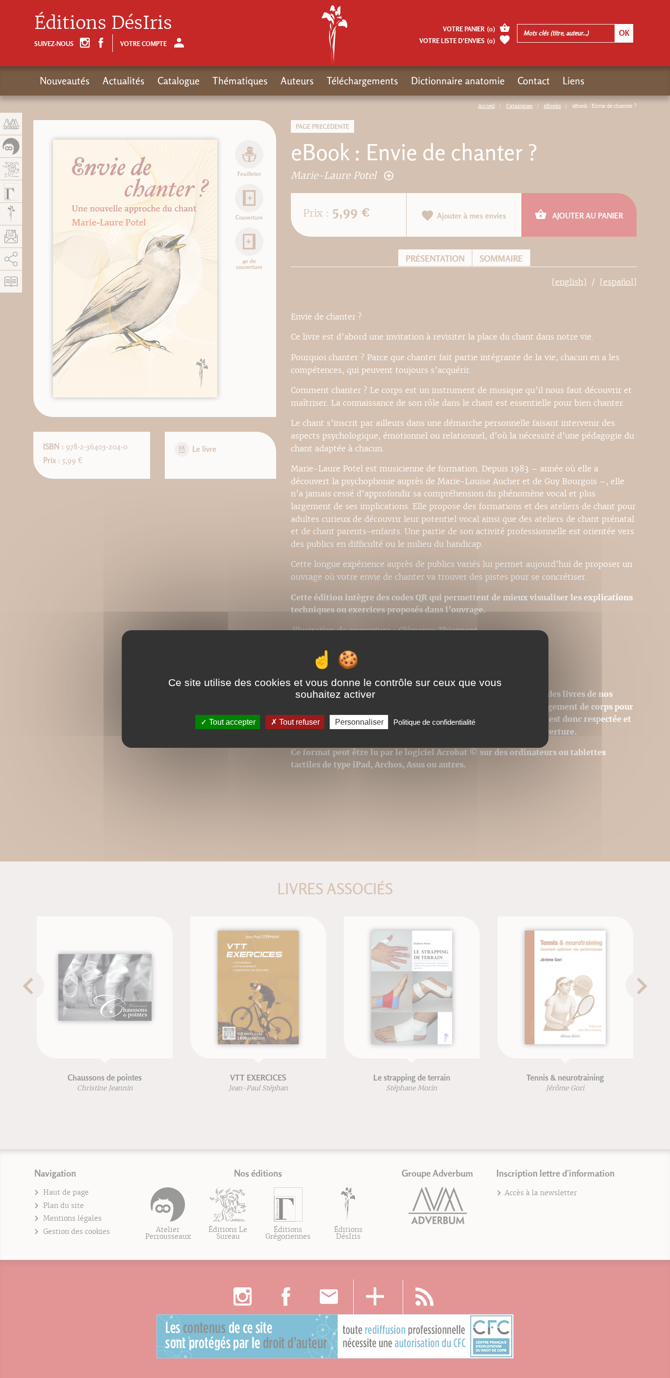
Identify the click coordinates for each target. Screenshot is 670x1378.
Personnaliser (359, 722)
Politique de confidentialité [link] (434, 722)
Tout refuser (298, 722)
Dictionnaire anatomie (458, 81)
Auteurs (297, 81)
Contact (533, 81)
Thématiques (240, 81)
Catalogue (178, 81)
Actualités (124, 81)
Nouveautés (65, 81)
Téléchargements (362, 81)
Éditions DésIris (103, 23)
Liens (574, 81)
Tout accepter (231, 722)
